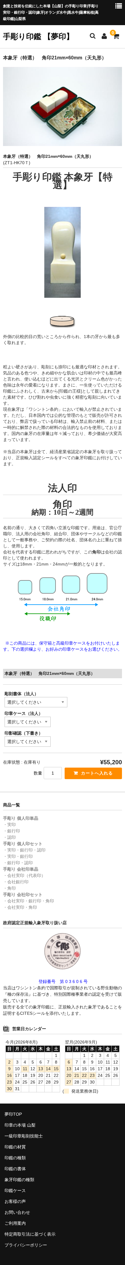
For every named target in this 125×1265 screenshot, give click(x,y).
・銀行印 (11, 830)
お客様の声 (15, 1201)
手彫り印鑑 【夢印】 (38, 36)
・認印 (9, 837)
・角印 (9, 888)
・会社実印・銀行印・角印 (28, 900)
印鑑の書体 (15, 1168)
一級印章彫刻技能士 (24, 1136)
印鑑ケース (15, 1190)
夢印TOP (13, 1114)
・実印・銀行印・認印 (24, 850)
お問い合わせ (17, 1212)
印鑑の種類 (15, 1157)
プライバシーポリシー (26, 1245)
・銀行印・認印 (18, 862)
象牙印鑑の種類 (19, 1179)
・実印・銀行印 (18, 856)
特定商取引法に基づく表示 (30, 1234)
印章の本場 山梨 (20, 1125)
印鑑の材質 (15, 1146)
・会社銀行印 (16, 881)
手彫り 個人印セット (22, 843)
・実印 (9, 824)
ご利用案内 (15, 1223)
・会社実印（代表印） (24, 875)
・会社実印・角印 (20, 907)
